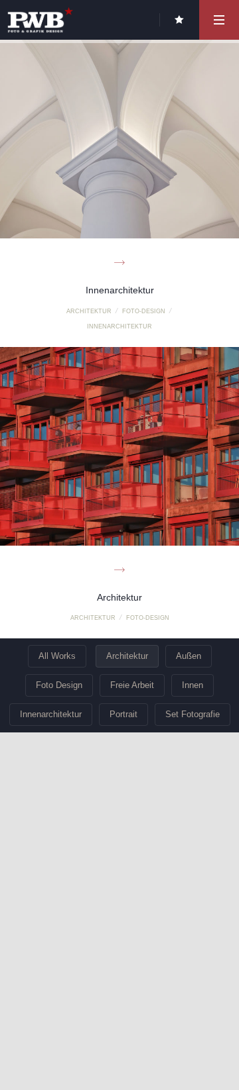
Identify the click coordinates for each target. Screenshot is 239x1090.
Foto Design (59, 685)
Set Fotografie (192, 714)
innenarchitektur (119, 326)
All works (57, 656)
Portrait (123, 714)
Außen (188, 656)
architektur (89, 311)
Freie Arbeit (132, 685)
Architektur (127, 656)
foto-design (143, 311)
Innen (192, 685)
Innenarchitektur (51, 714)
